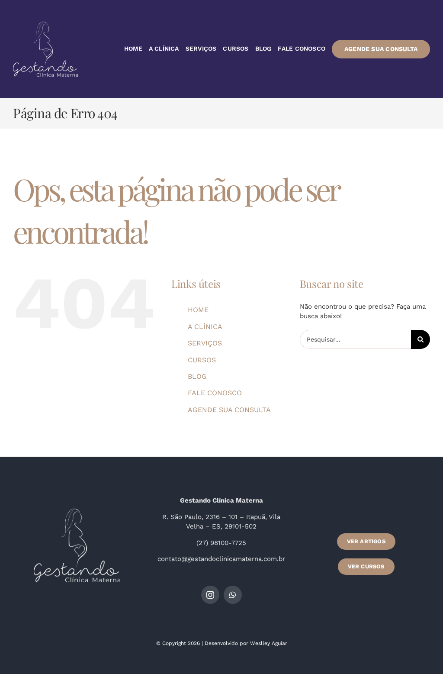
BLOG (197, 376)
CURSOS (202, 360)
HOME (198, 310)
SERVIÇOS (205, 343)
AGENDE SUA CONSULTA (229, 410)
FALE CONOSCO (215, 393)
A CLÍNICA (205, 326)
